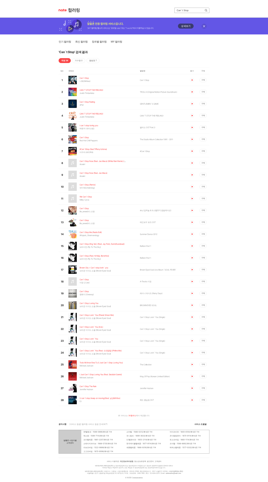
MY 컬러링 (116, 41)
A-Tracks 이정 (145, 281)
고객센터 (158, 461)
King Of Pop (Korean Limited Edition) (155, 376)
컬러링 (75, 10)
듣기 (192, 80)
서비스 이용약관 (113, 461)
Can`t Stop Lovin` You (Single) (152, 317)
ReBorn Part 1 (145, 246)
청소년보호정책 (140, 461)
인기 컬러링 (65, 41)
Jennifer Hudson (146, 388)
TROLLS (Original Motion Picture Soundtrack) (158, 92)
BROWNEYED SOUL (148, 305)
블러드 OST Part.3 (147, 127)
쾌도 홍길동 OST (147, 400)
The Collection (145, 364)
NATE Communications (135, 478)
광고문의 (150, 461)
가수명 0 (78, 60)
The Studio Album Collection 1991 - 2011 (156, 139)
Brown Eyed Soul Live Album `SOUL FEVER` (158, 270)
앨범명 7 (93, 60)
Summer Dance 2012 (148, 234)
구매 (203, 80)
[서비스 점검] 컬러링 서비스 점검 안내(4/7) (88, 424)
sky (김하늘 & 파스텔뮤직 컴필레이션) (155, 210)
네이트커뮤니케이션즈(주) (104, 466)
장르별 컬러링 (99, 41)
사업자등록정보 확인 (176, 471)
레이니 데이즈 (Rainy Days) (151, 293)
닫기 (204, 26)
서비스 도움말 (200, 424)
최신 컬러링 (81, 41)
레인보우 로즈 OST (148, 222)
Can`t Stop (144, 80)
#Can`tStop (145, 151)
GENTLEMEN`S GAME (149, 104)
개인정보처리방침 (126, 461)
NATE (63, 10)
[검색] (206, 10)
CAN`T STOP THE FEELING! (151, 115)
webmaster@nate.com (173, 473)
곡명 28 (64, 60)
